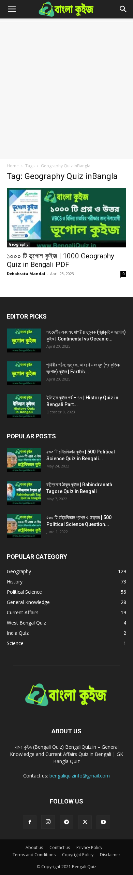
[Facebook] (29, 822)
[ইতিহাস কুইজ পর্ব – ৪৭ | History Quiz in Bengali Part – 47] (24, 406)
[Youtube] (103, 822)
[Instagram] (48, 822)
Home (13, 166)
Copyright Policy (77, 855)
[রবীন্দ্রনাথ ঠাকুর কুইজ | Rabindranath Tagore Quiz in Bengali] (24, 493)
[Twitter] (85, 822)
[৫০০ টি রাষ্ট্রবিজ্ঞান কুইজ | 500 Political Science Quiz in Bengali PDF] (24, 460)
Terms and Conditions (34, 855)
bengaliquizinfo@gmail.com (79, 775)
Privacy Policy (89, 847)
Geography (18, 244)
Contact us (59, 847)
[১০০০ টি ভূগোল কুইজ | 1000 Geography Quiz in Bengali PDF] (66, 217)
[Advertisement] (66, 88)
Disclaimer (110, 855)
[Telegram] (66, 822)
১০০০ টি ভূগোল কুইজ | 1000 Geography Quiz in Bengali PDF (60, 260)
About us (34, 847)
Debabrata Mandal (26, 273)
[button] (12, 9)
